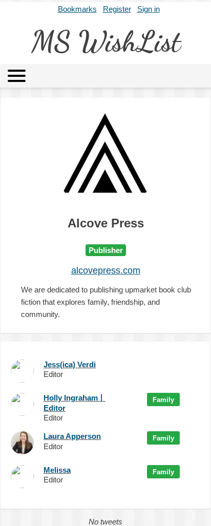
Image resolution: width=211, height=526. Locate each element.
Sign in (148, 9)
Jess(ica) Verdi (70, 364)
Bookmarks (77, 9)
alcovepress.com (105, 270)
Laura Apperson (72, 436)
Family (163, 400)
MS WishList (105, 41)
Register (117, 9)
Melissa (57, 470)
